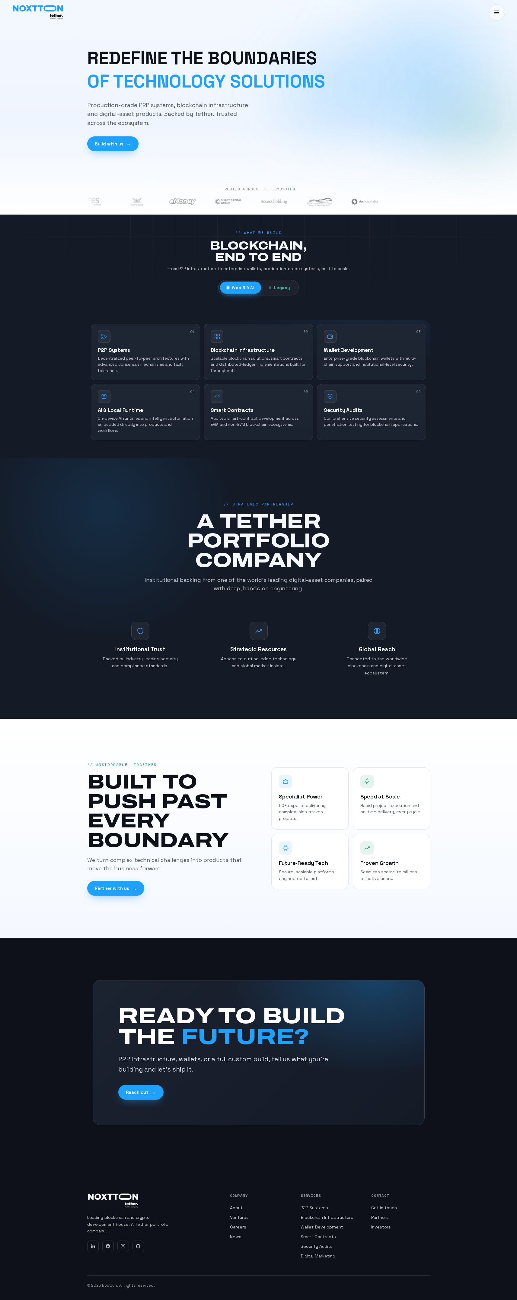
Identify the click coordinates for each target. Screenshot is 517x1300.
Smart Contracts (318, 1236)
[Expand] (192, 334)
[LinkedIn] (93, 1246)
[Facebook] (108, 1246)
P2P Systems (314, 1207)
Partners (380, 1217)
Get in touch (384, 1207)
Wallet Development (322, 1227)
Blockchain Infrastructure (327, 1217)
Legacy (282, 287)
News (235, 1236)
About (236, 1207)
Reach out (141, 1092)
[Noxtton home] (38, 12)
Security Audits (317, 1246)
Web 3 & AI (243, 287)
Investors (381, 1227)
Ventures (239, 1217)
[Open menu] (497, 12)
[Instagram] (123, 1246)
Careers (238, 1227)
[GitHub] (138, 1246)
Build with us (113, 144)
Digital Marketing (318, 1256)
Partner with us (116, 888)
